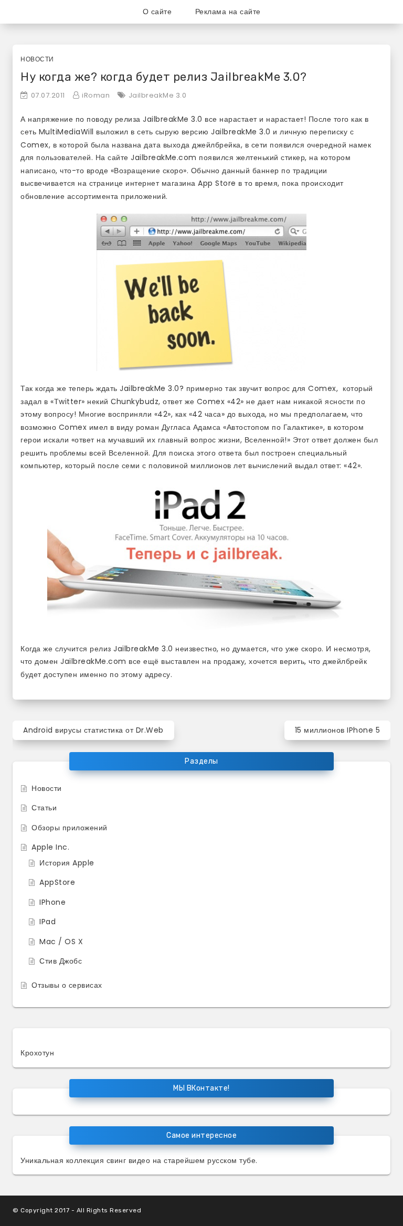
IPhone (52, 902)
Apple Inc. (50, 847)
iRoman (96, 95)
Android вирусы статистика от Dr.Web (93, 730)
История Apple (66, 863)
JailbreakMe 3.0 (158, 95)
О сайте (157, 11)
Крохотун (37, 1053)
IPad (47, 921)
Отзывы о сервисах (66, 985)
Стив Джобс (60, 961)
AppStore (57, 882)
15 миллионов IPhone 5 (337, 730)
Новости (37, 59)
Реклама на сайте (228, 11)
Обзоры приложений (69, 827)
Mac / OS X (61, 941)
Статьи (44, 807)
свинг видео (129, 1160)
